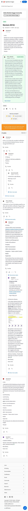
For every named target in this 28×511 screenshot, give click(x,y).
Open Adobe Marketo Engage (12, 15)
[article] (14, 144)
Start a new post (12, 128)
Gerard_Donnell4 (14, 173)
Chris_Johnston (10, 56)
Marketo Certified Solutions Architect (14, 229)
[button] (7, 27)
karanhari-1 (13, 277)
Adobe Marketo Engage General (7, 6)
